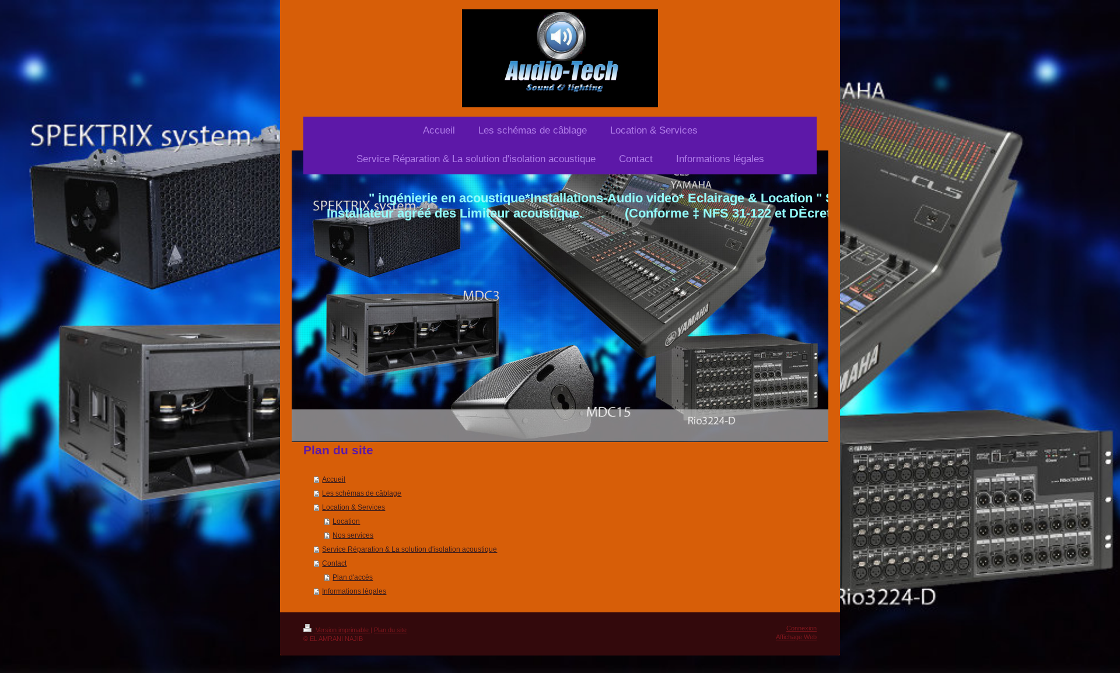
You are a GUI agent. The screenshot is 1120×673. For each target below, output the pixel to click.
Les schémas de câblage (361, 493)
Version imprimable (342, 629)
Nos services (352, 535)
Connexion (801, 628)
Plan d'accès (352, 577)
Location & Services (353, 507)
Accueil (333, 479)
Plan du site (390, 629)
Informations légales (354, 591)
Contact (334, 563)
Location (346, 521)
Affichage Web (796, 636)
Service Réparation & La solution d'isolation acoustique (409, 549)
